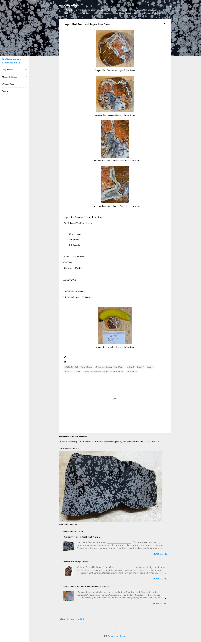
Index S (68, 371)
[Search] (170, 6)
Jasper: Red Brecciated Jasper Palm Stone (103, 371)
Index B (130, 366)
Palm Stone (131, 371)
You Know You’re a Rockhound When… (81, 536)
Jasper (78, 371)
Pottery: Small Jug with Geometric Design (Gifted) (86, 586)
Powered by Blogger (116, 635)
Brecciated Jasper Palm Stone (109, 366)
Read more (159, 553)
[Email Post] (64, 362)
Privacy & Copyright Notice (76, 561)
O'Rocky (70, 5)
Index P (150, 366)
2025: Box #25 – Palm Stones (78, 366)
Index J (140, 366)
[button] (165, 24)
